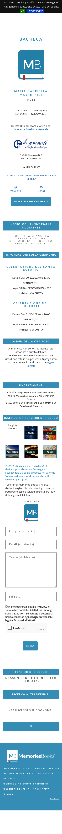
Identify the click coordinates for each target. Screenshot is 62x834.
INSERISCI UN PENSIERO (31, 201)
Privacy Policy (35, 10)
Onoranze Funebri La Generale (31, 129)
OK (22, 10)
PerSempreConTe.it (16, 789)
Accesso (54, 798)
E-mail (41, 190)
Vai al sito (15, 190)
